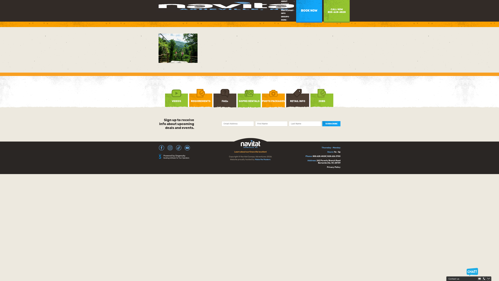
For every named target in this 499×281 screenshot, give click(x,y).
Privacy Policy (333, 167)
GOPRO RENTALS (249, 101)
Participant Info (287, 12)
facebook (162, 148)
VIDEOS (176, 101)
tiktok (179, 148)
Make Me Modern (262, 160)
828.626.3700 (333, 156)
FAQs (225, 101)
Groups (285, 17)
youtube (187, 148)
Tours (284, 7)
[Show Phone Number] (484, 279)
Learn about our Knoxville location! (250, 152)
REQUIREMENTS (201, 101)
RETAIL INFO (297, 101)
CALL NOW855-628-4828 (337, 10)
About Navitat (285, 3)
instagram (170, 148)
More (283, 20)
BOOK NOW (309, 10)
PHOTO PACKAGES (273, 101)
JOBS (321, 101)
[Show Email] (479, 279)
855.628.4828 (319, 156)
